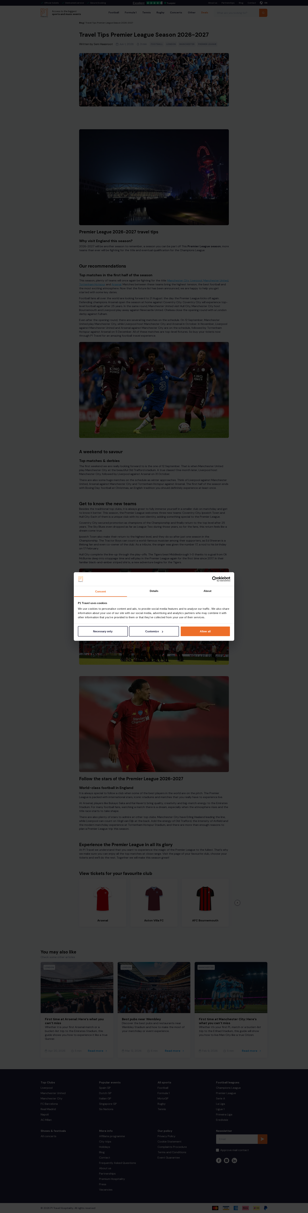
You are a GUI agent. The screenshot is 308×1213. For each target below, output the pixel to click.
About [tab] (207, 590)
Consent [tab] (100, 591)
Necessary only (102, 631)
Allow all (205, 631)
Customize (152, 631)
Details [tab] (154, 590)
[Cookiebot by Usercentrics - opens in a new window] (214, 579)
